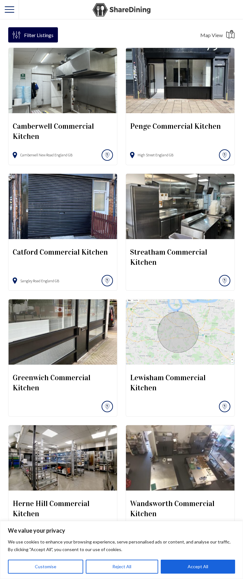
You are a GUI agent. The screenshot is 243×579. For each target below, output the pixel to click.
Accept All (198, 566)
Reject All (121, 566)
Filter (38, 35)
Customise (45, 566)
